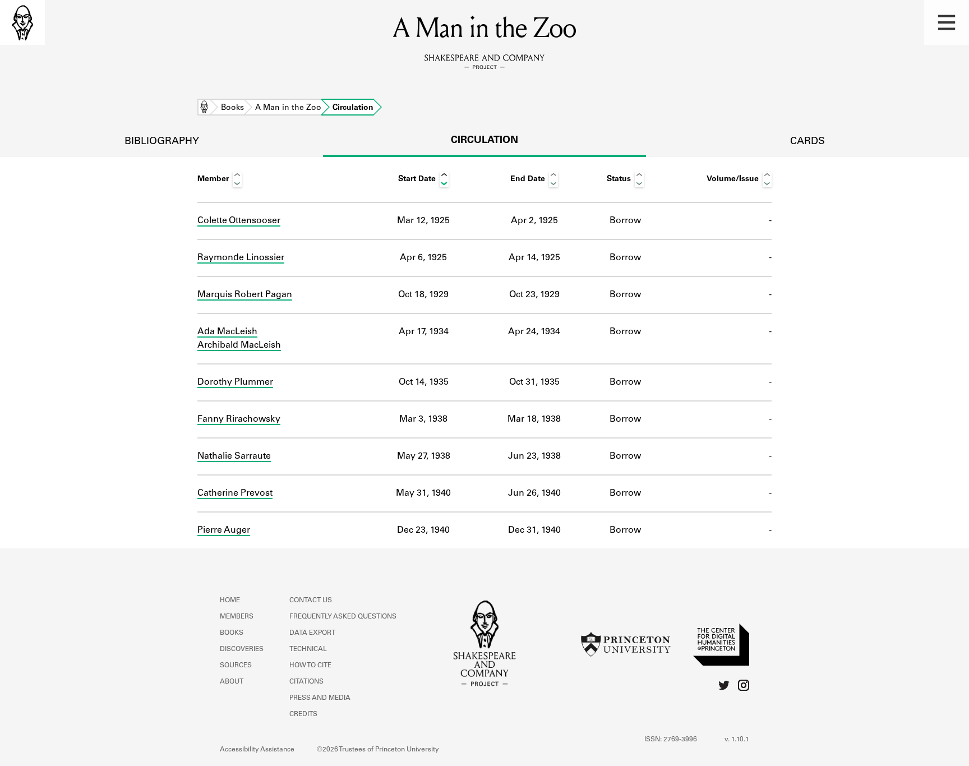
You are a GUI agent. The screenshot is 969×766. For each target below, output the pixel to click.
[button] (946, 22)
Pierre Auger (223, 530)
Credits (303, 714)
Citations (306, 682)
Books (232, 108)
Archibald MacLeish (239, 345)
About (231, 682)
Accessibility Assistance (257, 749)
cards (807, 142)
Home (204, 108)
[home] (22, 22)
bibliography (161, 142)
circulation (484, 141)
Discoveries (242, 649)
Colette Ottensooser (238, 220)
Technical (308, 649)
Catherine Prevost (235, 493)
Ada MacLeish (227, 331)
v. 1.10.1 (737, 739)
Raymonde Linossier (240, 257)
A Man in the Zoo (288, 108)
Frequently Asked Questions (342, 616)
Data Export (312, 633)
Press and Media (319, 698)
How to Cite (310, 665)
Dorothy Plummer (235, 382)
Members (236, 616)
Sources (236, 665)
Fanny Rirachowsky (238, 419)
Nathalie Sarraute (234, 456)
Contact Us (310, 600)
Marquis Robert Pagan (244, 294)
